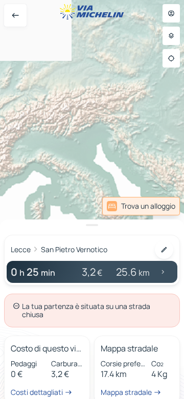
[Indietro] (15, 15)
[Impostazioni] (171, 36)
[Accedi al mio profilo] (171, 13)
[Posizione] (171, 58)
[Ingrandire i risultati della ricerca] (92, 225)
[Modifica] (164, 249)
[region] (92, 199)
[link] (141, 206)
